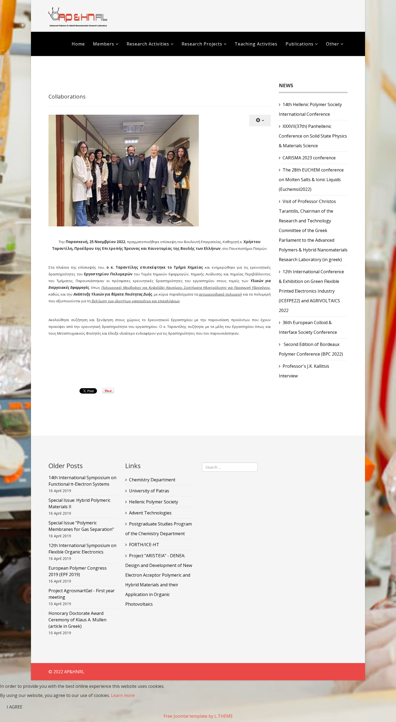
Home (78, 44)
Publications (300, 44)
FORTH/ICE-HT (144, 545)
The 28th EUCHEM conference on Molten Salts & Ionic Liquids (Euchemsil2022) (311, 179)
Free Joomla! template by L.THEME (198, 716)
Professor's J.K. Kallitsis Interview (304, 371)
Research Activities (148, 44)
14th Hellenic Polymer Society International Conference (310, 109)
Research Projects (202, 44)
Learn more (123, 695)
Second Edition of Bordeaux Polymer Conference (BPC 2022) (311, 349)
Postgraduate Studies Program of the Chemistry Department (158, 529)
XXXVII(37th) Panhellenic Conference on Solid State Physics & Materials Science (313, 136)
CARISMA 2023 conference (309, 158)
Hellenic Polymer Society (153, 502)
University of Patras (149, 491)
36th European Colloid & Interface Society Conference (308, 327)
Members (103, 44)
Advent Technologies (150, 513)
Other (332, 44)
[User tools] (260, 120)
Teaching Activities (256, 44)
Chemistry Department (152, 480)
